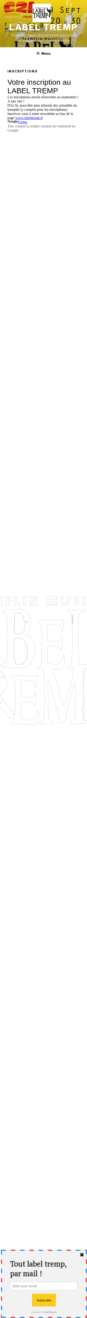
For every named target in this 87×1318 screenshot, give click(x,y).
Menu (46, 53)
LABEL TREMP (43, 27)
